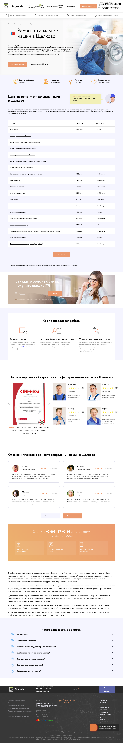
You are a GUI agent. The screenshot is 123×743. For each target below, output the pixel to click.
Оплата (49, 6)
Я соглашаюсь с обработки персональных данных (35, 299)
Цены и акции (42, 6)
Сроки (101, 717)
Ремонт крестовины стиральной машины (22, 155)
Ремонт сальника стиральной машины (21, 168)
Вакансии (55, 6)
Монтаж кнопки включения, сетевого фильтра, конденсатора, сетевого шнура (35, 231)
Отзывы (37, 6)
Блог (68, 6)
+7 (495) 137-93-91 (47, 51)
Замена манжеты (15, 180)
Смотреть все (50, 516)
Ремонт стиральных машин (16, 700)
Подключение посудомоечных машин (20, 711)
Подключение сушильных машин (18, 714)
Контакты (73, 6)
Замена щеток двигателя (17, 193)
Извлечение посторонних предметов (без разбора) (26, 244)
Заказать (55, 293)
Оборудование (104, 707)
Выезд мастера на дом (69, 701)
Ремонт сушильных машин (16, 706)
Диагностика (103, 722)
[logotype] (13, 6)
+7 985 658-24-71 (44, 691)
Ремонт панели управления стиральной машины (25, 142)
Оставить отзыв (72, 516)
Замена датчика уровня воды (19, 206)
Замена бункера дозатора (18, 212)
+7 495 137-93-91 (26, 347)
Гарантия (102, 719)
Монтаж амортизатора (17, 187)
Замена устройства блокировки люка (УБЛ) (23, 219)
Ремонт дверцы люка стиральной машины (23, 149)
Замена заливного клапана (18, 238)
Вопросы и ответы (61, 6)
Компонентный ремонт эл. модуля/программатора (26, 174)
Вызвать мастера (88, 6)
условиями (30, 299)
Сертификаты (103, 710)
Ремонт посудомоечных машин (18, 703)
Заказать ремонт (18, 64)
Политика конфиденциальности (18, 716)
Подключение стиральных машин (18, 708)
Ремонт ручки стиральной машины (20, 136)
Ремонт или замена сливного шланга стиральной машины (28, 161)
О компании (31, 6)
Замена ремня (14, 199)
